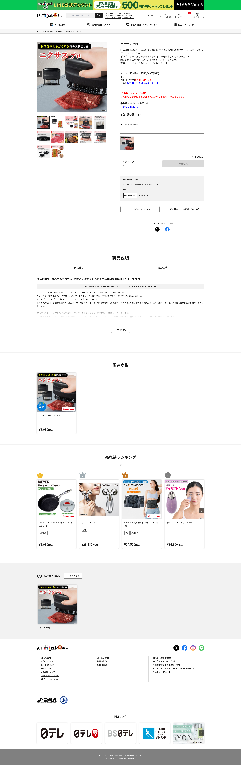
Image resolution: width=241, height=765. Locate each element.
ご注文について (48, 661)
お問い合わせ (103, 661)
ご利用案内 (46, 657)
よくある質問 (103, 657)
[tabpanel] (72, 77)
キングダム (109, 15)
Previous (39, 74)
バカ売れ (119, 13)
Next (104, 74)
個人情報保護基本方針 (162, 657)
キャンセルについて (50, 675)
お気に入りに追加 (142, 209)
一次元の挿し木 (128, 17)
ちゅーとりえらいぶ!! (113, 17)
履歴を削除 (74, 575)
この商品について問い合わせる (184, 209)
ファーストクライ (121, 15)
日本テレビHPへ (160, 672)
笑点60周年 (128, 13)
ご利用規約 (102, 665)
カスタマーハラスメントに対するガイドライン (173, 668)
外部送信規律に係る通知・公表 (166, 665)
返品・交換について (50, 679)
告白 (130, 15)
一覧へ (120, 465)
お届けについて (48, 672)
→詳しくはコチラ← (130, 106)
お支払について (48, 665)
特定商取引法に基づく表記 (164, 661)
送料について (146, 195)
